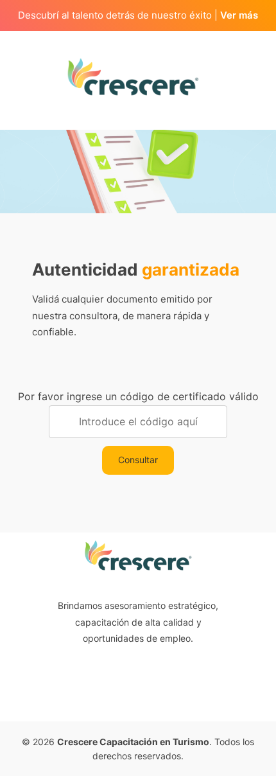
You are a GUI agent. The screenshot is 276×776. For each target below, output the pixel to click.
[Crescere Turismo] (133, 75)
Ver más (239, 15)
